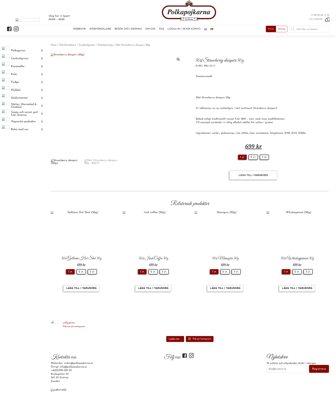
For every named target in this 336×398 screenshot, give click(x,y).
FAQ (161, 29)
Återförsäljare (100, 29)
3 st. (264, 157)
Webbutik (79, 29)
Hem (53, 45)
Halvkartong (105, 45)
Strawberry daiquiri (264, 108)
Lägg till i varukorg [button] (81, 288)
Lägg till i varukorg (253, 175)
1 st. (242, 157)
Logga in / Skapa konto (184, 29)
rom (238, 133)
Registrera (319, 369)
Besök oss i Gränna (128, 29)
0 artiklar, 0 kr (320, 15)
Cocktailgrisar (87, 45)
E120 (287, 133)
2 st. (253, 157)
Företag (281, 29)
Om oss (150, 29)
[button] (178, 59)
